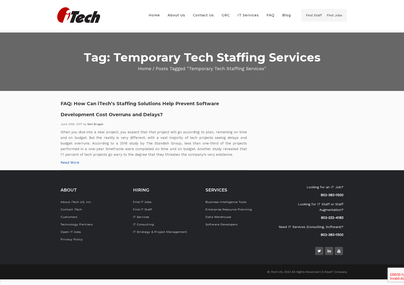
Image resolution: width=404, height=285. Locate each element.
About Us (176, 15)
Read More (70, 162)
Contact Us (203, 15)
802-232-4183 (332, 218)
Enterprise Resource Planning (229, 209)
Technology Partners (77, 224)
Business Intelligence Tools (226, 202)
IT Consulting (143, 224)
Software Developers (222, 224)
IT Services (248, 15)
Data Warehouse (218, 217)
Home (154, 15)
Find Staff (314, 15)
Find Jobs (334, 15)
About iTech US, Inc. (76, 202)
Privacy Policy (72, 239)
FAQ (270, 15)
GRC (226, 15)
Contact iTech (71, 209)
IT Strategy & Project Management (160, 232)
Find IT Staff (142, 209)
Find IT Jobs (142, 202)
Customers (69, 217)
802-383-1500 (332, 195)
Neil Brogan (95, 124)
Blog (286, 15)
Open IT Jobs (71, 232)
